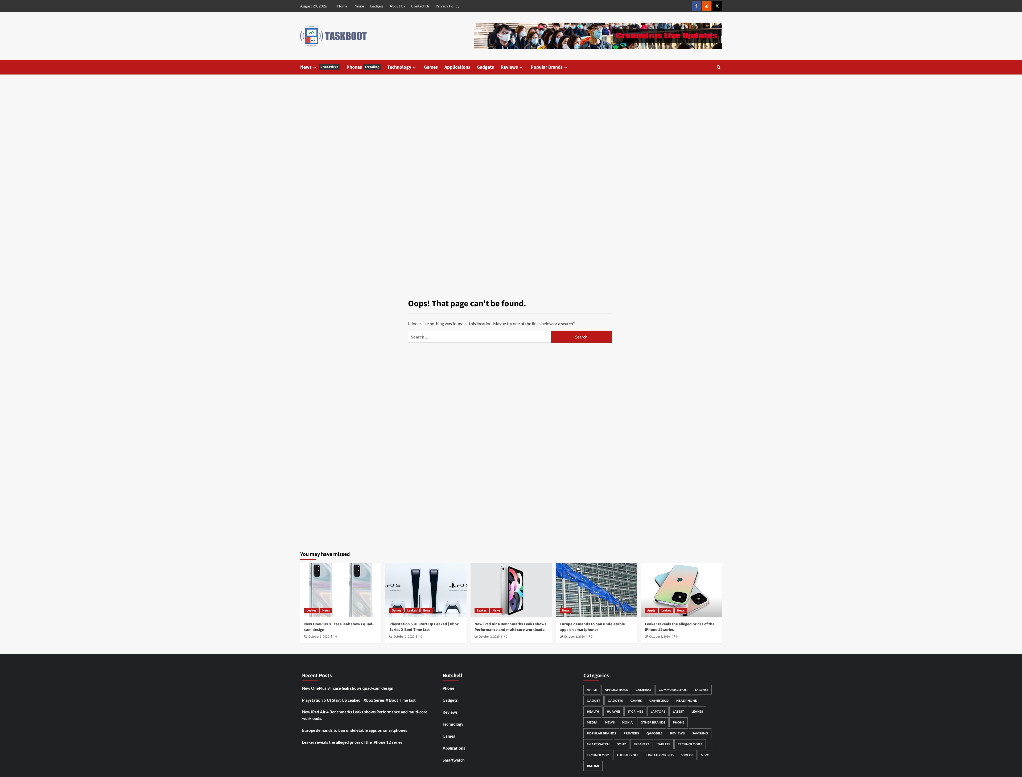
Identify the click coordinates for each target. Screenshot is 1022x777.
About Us (397, 6)
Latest (678, 711)
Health (593, 711)
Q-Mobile (654, 733)
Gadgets (377, 6)
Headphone (686, 700)
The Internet (628, 755)
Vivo (705, 755)
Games (431, 67)
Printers (631, 733)
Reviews (509, 67)
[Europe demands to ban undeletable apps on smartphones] (596, 590)
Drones (701, 690)
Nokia (627, 722)
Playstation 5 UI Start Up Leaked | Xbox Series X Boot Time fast (424, 627)
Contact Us (420, 6)
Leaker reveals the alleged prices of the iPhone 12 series (352, 742)
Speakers (641, 744)
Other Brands (653, 722)
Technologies (690, 744)
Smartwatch (454, 760)
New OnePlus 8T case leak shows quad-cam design (347, 688)
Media (592, 722)
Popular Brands (547, 67)
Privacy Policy (447, 6)
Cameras (643, 690)
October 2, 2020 (659, 636)
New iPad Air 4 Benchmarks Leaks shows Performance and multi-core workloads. (510, 627)
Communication (673, 690)
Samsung (700, 733)
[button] (718, 67)
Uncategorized (660, 755)
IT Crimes (635, 711)
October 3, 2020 (318, 636)
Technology (399, 67)
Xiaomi (593, 766)
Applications (457, 67)
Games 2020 (659, 700)
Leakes (311, 610)
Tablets (663, 744)
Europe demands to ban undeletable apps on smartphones (592, 627)
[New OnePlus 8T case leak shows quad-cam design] (340, 590)
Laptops (658, 711)
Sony (621, 744)
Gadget (593, 700)
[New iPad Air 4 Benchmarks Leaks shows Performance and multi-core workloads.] (511, 590)
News (319, 67)
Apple (651, 610)
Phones (363, 67)
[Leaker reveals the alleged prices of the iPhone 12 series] (681, 590)
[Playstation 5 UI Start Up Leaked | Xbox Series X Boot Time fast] (426, 590)
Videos (687, 755)
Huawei (613, 711)
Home (342, 6)
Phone (358, 6)
